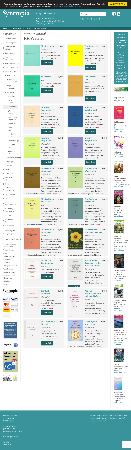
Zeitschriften (9, 226)
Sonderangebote (11, 43)
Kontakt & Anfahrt (9, 272)
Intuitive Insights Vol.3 (91, 139)
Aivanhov (11, 96)
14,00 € (104, 321)
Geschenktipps (10, 39)
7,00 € (60, 46)
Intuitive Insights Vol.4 (47, 139)
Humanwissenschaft (11, 63)
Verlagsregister (9, 234)
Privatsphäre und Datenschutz (9, 245)
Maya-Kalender (11, 129)
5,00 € (104, 46)
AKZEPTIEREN (117, 4)
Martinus (11, 124)
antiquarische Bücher (10, 47)
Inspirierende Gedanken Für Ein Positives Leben (93, 263)
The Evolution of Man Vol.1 (47, 231)
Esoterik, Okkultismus (9, 189)
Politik (7, 169)
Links (5, 285)
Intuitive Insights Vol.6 (47, 108)
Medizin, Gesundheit (9, 58)
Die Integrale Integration (91, 322)
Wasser (9, 165)
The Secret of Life (91, 78)
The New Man (47, 46)
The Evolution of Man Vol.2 (91, 200)
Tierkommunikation (12, 158)
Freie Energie (12, 75)
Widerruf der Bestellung (8, 261)
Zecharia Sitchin (11, 135)
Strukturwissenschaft (11, 67)
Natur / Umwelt (10, 53)
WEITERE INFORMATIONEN (67, 6)
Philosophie (9, 173)
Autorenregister (9, 231)
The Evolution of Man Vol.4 (91, 169)
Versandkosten (9, 250)
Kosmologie (31, 28)
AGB (5, 253)
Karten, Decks (10, 194)
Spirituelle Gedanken (45, 292)
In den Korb (47, 62)
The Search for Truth (91, 47)
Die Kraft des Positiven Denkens (93, 231)
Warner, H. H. (46, 49)
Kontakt (6, 442)
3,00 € (60, 77)
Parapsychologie (12, 141)
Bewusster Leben (9, 178)
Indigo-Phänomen (11, 87)
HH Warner (42, 28)
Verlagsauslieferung (10, 266)
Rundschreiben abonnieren (9, 276)
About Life (46, 76)
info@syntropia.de (46, 23)
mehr (59, 58)
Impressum (7, 281)
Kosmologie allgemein (12, 118)
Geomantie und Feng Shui (12, 80)
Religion (8, 184)
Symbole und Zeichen (12, 152)
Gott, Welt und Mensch (48, 322)
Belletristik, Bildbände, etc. (10, 210)
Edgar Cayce (10, 101)
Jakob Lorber (11, 112)
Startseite (6, 28)
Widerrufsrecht (9, 256)
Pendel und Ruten (11, 146)
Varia (6, 198)
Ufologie (10, 162)
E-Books (8, 215)
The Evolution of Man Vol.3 (47, 200)
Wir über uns (8, 269)
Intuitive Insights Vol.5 (91, 108)
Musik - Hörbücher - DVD (11, 203)
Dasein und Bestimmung (47, 261)
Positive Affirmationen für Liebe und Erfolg (93, 293)
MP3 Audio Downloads (9, 220)
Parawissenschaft (18, 28)
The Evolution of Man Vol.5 (47, 169)
